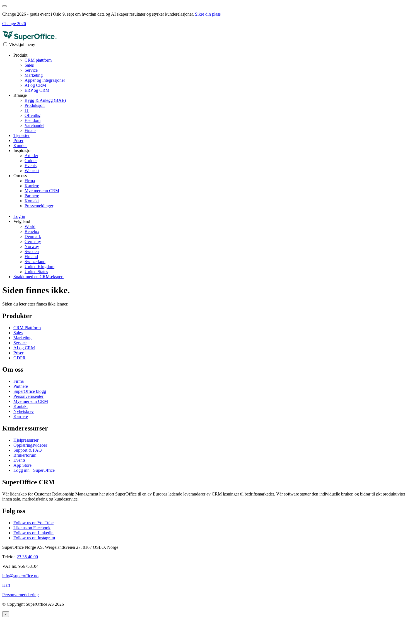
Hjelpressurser (25, 440)
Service (31, 70)
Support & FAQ (27, 450)
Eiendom (32, 120)
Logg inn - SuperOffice (34, 470)
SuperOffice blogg (29, 391)
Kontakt (32, 200)
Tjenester (21, 135)
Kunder (20, 145)
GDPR (19, 357)
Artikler (31, 155)
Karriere (32, 185)
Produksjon (35, 105)
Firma (30, 180)
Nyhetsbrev (23, 411)
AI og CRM (35, 85)
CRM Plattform (27, 327)
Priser (18, 140)
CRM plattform (38, 60)
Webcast (32, 170)
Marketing (34, 75)
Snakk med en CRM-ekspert (38, 276)
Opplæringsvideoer (30, 445)
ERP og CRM (37, 90)
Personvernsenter (28, 396)
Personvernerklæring (20, 594)
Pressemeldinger (39, 205)
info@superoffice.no (20, 575)
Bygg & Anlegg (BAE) (45, 100)
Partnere (32, 195)
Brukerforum (24, 455)
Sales (29, 65)
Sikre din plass (207, 14)
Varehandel (34, 125)
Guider (31, 160)
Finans (30, 130)
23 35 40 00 (27, 556)
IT (27, 110)
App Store (22, 465)
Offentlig (32, 115)
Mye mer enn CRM (42, 190)
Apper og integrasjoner (45, 80)
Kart (6, 585)
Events (31, 165)
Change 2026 (14, 23)
